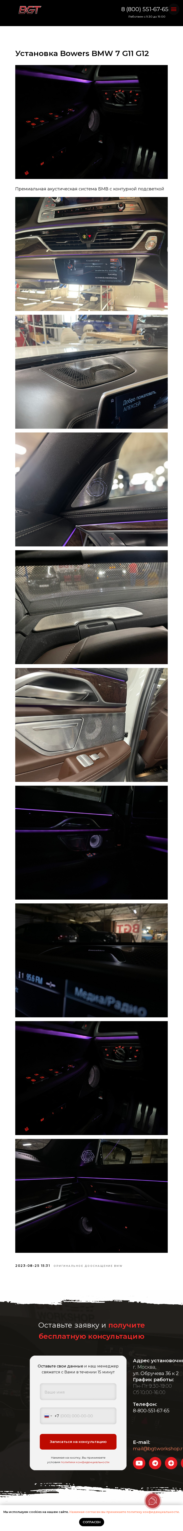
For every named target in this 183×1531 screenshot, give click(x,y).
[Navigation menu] (173, 9)
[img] (30, 10)
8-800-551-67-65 (151, 1411)
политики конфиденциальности (85, 1462)
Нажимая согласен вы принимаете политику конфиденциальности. (124, 1512)
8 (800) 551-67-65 (144, 9)
